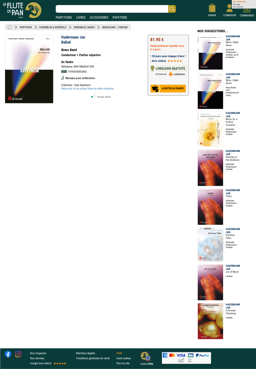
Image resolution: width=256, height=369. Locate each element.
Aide (119, 353)
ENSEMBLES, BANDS (84, 27)
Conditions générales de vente (95, 358)
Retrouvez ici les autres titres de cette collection (87, 88)
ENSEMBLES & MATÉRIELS (52, 27)
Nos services (37, 358)
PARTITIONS (64, 18)
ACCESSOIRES (99, 18)
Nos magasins (38, 353)
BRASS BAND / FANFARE (115, 27)
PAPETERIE (120, 18)
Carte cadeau (123, 358)
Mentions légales (85, 353)
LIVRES (81, 18)
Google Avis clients (40, 363)
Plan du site (123, 363)
